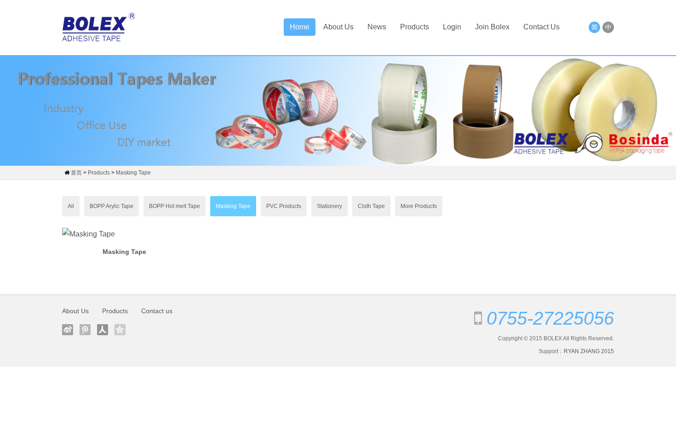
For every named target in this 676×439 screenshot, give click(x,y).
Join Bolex (492, 27)
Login (452, 27)
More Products (419, 206)
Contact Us (541, 27)
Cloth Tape (371, 206)
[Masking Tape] (124, 234)
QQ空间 (120, 329)
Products (414, 27)
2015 (607, 351)
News (376, 27)
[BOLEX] (99, 27)
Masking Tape (133, 172)
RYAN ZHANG (582, 351)
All (71, 206)
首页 (76, 172)
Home (299, 27)
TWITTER (85, 329)
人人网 (102, 329)
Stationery (329, 206)
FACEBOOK (67, 329)
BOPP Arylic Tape (111, 206)
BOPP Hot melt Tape (174, 206)
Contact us (156, 311)
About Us (338, 27)
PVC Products (283, 206)
